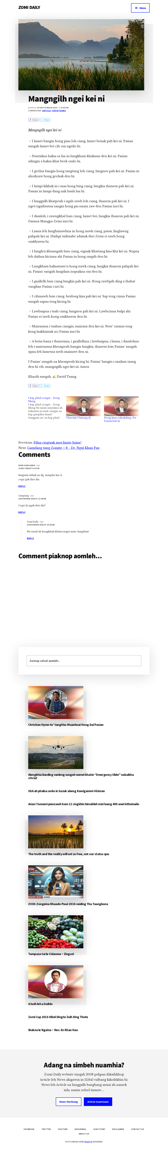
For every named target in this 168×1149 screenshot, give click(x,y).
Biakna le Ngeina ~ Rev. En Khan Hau (53, 1030)
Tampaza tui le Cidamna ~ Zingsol (51, 954)
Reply (22, 486)
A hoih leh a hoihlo (40, 1004)
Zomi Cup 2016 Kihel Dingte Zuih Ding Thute (58, 1017)
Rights (88, 1141)
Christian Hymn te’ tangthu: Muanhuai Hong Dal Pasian (66, 725)
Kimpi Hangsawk (26, 465)
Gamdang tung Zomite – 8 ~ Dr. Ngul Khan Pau (63, 448)
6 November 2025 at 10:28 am (41, 524)
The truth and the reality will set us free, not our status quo (68, 854)
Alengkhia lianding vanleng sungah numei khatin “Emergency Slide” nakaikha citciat (81, 776)
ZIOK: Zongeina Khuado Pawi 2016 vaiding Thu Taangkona (68, 904)
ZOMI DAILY (29, 7)
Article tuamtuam (98, 1101)
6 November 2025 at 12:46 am (32, 498)
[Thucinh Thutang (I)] (83, 406)
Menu (143, 8)
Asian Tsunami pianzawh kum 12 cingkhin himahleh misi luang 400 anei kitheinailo (83, 804)
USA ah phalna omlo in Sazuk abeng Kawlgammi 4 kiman (66, 791)
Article (46, 110)
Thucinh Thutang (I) (78, 417)
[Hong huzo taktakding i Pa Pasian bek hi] (121, 406)
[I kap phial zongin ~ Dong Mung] (47, 407)
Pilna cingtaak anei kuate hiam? (57, 442)
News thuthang (68, 1101)
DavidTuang (59, 110)
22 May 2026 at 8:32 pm (28, 468)
